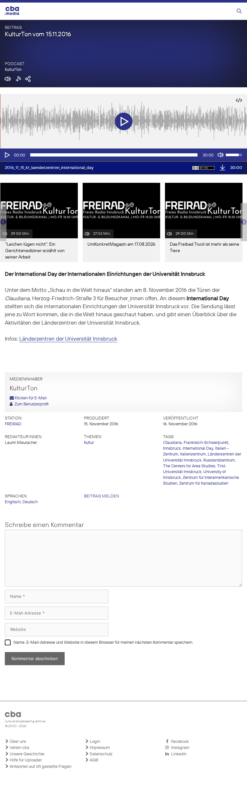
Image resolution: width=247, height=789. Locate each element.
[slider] (113, 155)
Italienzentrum (193, 454)
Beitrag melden (101, 496)
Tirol (221, 466)
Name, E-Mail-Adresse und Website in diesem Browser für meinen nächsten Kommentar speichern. (103, 643)
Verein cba (19, 748)
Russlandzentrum (219, 460)
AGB (93, 760)
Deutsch (30, 502)
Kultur (89, 443)
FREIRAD (13, 424)
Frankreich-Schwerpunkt (206, 443)
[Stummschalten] (220, 155)
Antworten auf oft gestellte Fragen (40, 767)
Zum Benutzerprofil (31, 404)
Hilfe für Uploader (25, 760)
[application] (123, 154)
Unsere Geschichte (26, 754)
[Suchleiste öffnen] (239, 11)
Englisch (13, 502)
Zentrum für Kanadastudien (203, 483)
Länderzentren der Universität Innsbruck (68, 339)
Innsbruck (172, 448)
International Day (198, 448)
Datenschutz (101, 754)
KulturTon (13, 70)
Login (94, 742)
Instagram (179, 748)
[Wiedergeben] (7, 155)
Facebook (179, 742)
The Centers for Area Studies (189, 466)
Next (244, 222)
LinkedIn (178, 754)
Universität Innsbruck (182, 472)
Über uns (17, 742)
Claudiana (172, 443)
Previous (3, 222)
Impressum (99, 748)
